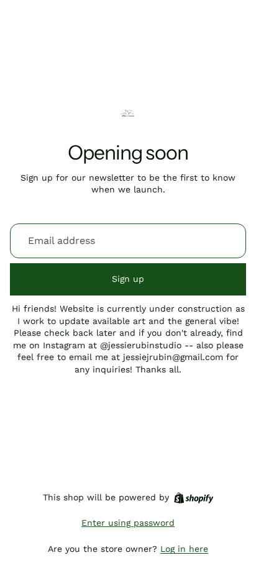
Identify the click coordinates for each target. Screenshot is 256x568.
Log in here (184, 549)
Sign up (128, 279)
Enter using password (128, 523)
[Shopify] (193, 497)
